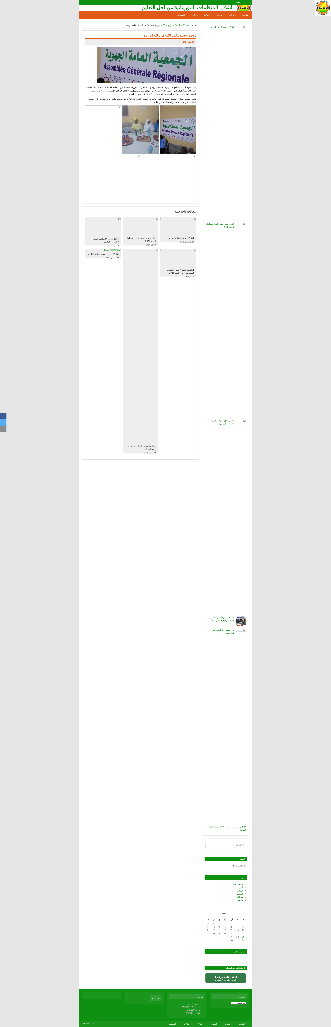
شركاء (207, 15)
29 (243, 937)
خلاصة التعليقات (193, 1009)
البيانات (232, 15)
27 (214, 933)
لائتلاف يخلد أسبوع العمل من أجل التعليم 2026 (141, 240)
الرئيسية (247, 2)
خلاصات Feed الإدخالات (190, 1006)
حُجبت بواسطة (223, 979)
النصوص (219, 15)
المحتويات (181, 15)
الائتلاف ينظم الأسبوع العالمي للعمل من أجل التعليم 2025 (180, 271)
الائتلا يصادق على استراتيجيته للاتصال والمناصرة (106, 240)
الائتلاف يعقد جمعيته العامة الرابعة (103, 254)
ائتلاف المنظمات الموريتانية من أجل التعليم (187, 7)
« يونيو (243, 939)
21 (208, 930)
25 (225, 933)
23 (237, 933)
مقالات (195, 15)
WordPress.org (193, 1012)
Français (238, 2)
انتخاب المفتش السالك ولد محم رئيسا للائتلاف (142, 448)
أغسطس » (234, 939)
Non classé (237, 884)
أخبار (241, 887)
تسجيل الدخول (194, 1003)
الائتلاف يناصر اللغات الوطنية (181, 238)
